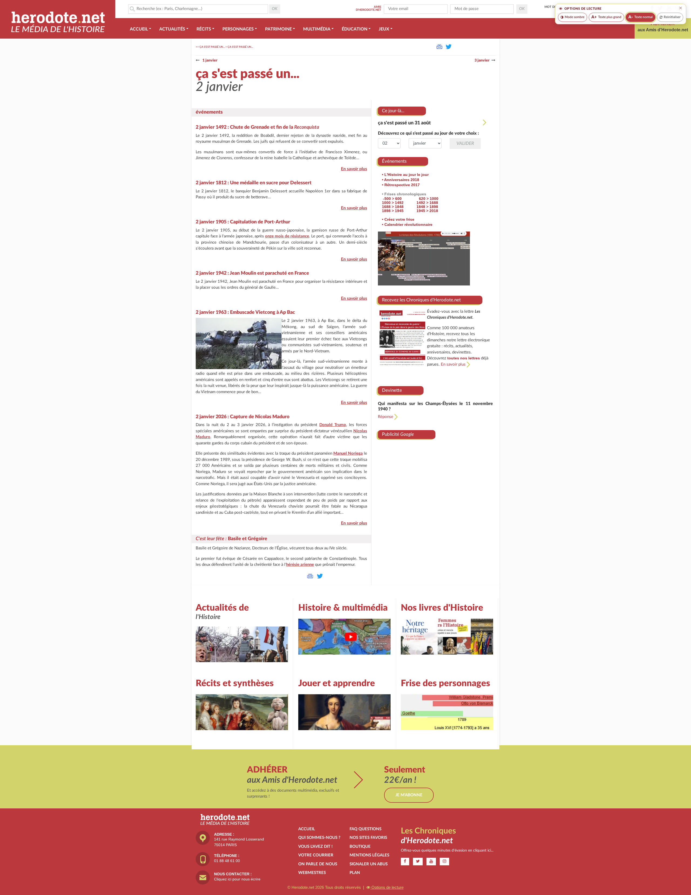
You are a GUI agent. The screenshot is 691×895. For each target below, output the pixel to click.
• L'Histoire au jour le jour (405, 174)
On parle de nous (317, 864)
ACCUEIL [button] (139, 29)
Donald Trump (332, 425)
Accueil (306, 829)
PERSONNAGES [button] (238, 29)
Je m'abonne (408, 795)
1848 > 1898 (427, 207)
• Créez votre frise (398, 219)
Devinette (392, 390)
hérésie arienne (300, 565)
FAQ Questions (365, 829)
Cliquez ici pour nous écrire (237, 879)
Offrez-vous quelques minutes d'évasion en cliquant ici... (447, 850)
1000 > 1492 (393, 202)
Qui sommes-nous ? (319, 838)
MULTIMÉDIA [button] (316, 29)
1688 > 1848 (393, 207)
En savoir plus (354, 169)
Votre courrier (315, 855)
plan (355, 873)
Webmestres (312, 873)
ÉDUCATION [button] (354, 29)
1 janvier (209, 60)
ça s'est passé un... (212, 47)
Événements (394, 161)
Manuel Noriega (348, 453)
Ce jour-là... (393, 110)
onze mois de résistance (287, 236)
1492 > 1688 (427, 202)
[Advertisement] (435, 489)
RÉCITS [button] (204, 29)
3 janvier (482, 60)
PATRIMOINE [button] (278, 29)
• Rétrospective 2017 (401, 185)
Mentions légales (369, 855)
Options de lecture (387, 887)
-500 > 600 (392, 198)
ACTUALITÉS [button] (172, 29)
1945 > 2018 (427, 211)
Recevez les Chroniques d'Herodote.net (421, 300)
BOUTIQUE (360, 847)
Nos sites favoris (368, 838)
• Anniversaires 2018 (400, 180)
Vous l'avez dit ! (315, 847)
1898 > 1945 (393, 211)
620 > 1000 (428, 198)
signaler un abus (369, 864)
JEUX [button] (384, 29)
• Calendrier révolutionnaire (407, 224)
